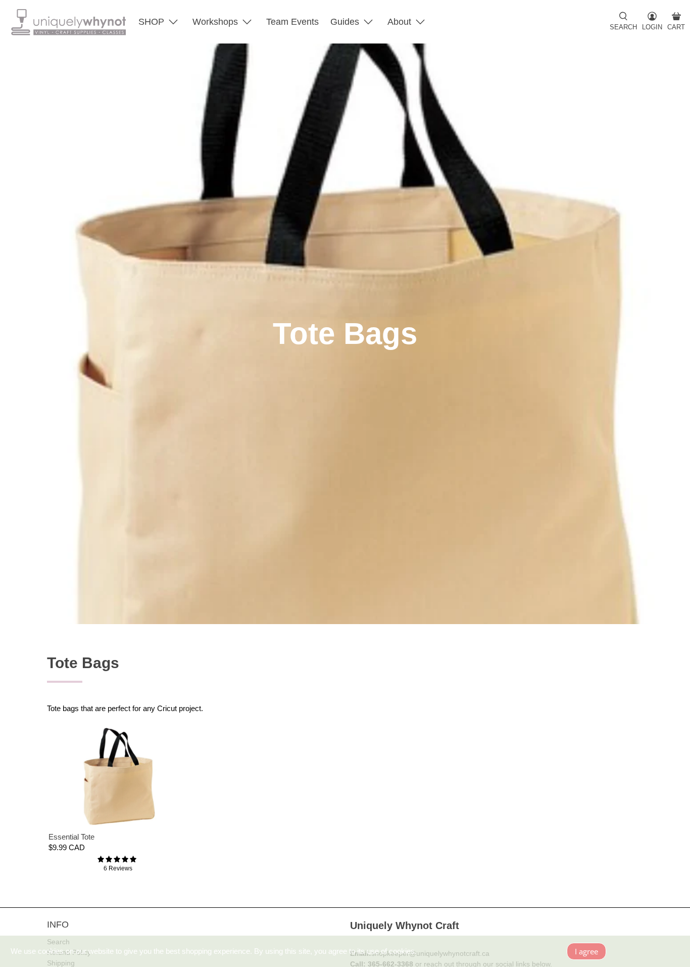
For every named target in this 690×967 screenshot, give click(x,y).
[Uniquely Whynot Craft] (69, 22)
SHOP (151, 22)
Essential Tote (71, 836)
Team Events (292, 22)
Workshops (215, 22)
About (399, 22)
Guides (344, 22)
